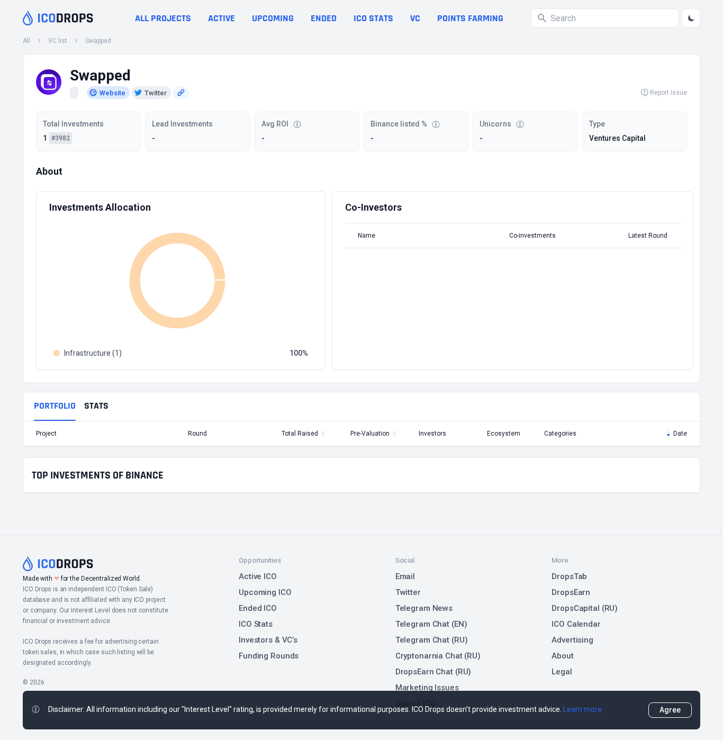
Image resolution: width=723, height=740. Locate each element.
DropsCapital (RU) (585, 608)
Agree (670, 710)
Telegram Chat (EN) (431, 624)
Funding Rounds (269, 656)
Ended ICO (258, 608)
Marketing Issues (427, 687)
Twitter (408, 592)
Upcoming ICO (265, 592)
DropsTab (569, 576)
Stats (96, 406)
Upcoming (273, 18)
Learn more (582, 709)
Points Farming (470, 18)
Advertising (572, 640)
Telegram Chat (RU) (431, 640)
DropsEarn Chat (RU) (433, 671)
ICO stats (373, 18)
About (562, 656)
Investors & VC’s (268, 640)
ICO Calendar (576, 624)
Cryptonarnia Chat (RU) (438, 656)
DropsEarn (571, 592)
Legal (562, 671)
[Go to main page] (58, 18)
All (26, 40)
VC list (57, 40)
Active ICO (258, 576)
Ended (324, 18)
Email (405, 576)
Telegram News (424, 608)
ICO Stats (256, 624)
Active (221, 18)
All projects (163, 18)
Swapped (98, 40)
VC (415, 18)
